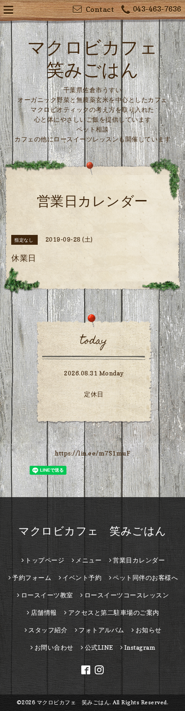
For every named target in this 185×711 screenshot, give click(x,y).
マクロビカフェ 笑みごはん (92, 530)
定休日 (94, 394)
